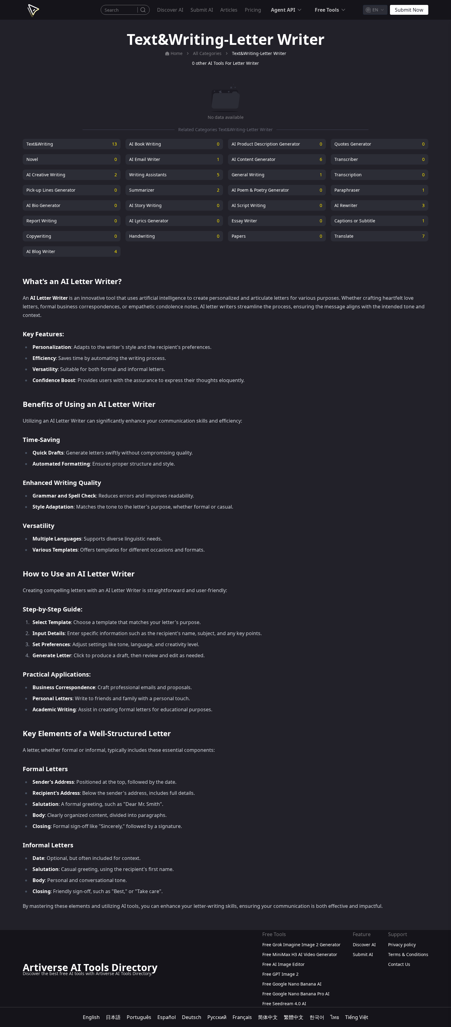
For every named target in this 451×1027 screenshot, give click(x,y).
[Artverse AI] (32, 10)
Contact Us (399, 964)
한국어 (317, 1017)
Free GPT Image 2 (280, 974)
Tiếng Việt (356, 1017)
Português (139, 1017)
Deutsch (191, 1017)
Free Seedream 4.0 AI (284, 1003)
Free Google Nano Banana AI (292, 984)
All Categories (207, 53)
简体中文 (268, 1017)
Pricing (253, 9)
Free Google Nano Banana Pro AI (296, 994)
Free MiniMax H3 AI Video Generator (299, 954)
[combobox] (375, 10)
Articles (228, 9)
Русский (216, 1017)
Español (166, 1017)
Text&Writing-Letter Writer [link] (259, 53)
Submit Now (409, 9)
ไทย (334, 1017)
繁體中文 (293, 1017)
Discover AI (170, 9)
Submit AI (202, 9)
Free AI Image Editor (283, 964)
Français (242, 1017)
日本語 (113, 1017)
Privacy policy (402, 944)
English (91, 1017)
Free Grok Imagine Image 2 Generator (301, 944)
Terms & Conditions (408, 954)
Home (177, 53)
